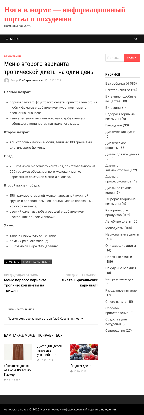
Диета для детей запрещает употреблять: (49, 350)
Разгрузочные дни (119, 279)
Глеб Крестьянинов (31, 80)
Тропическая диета (36, 261)
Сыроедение (115, 330)
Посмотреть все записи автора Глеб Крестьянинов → (45, 318)
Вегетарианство (117, 90)
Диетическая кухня (120, 132)
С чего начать (115, 301)
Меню (14, 39)
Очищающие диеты (120, 245)
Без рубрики (12, 56)
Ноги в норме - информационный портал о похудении (78, 409)
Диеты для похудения (122, 154)
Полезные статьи (118, 257)
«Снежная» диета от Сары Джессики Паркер (17, 370)
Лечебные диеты (118, 221)
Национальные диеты (122, 234)
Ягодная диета (80, 366)
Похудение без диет (120, 268)
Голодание (113, 125)
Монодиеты (114, 228)
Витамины (113, 107)
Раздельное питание (121, 290)
